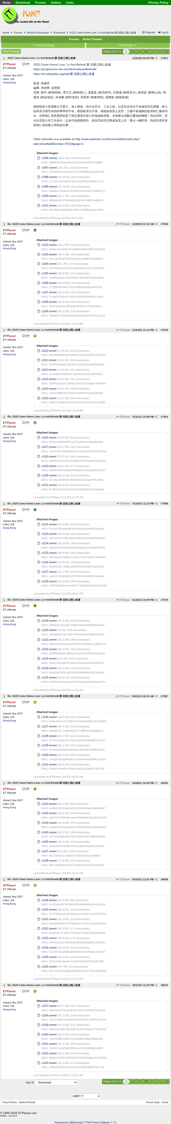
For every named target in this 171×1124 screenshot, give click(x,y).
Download (23, 2)
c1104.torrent (49, 263)
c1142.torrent (49, 803)
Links (70, 2)
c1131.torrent (49, 639)
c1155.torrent (49, 957)
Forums (40, 2)
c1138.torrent (49, 736)
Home (7, 2)
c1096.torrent (49, 158)
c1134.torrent (49, 668)
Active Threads (92, 39)
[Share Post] (156, 58)
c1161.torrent (49, 1043)
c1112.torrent (49, 369)
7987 (165, 696)
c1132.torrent (49, 649)
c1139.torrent (49, 745)
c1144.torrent (49, 822)
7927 (165, 58)
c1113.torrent (49, 379)
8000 (165, 783)
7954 (165, 416)
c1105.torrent (49, 273)
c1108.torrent (49, 301)
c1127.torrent (49, 571)
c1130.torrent (49, 630)
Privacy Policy (158, 2)
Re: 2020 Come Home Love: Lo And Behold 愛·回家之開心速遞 (44, 224)
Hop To (30, 1082)
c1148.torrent (49, 860)
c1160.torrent (49, 1034)
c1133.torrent (49, 658)
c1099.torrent (49, 186)
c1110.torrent (49, 350)
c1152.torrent (49, 928)
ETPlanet (124, 224)
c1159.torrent (49, 1024)
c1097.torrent (49, 167)
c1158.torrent (49, 1015)
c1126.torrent (49, 562)
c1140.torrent (49, 754)
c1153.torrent (49, 938)
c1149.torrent (49, 900)
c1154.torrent (49, 947)
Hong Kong (9, 82)
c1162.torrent (49, 1053)
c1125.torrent (49, 552)
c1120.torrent (49, 475)
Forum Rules (10, 1102)
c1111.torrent (48, 360)
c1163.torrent (49, 1062)
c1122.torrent (49, 524)
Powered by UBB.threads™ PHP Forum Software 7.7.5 (85, 1122)
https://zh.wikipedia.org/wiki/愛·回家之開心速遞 (63, 74)
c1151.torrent (49, 919)
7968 (165, 503)
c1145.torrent (49, 832)
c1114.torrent (49, 388)
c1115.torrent (49, 398)
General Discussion (38, 32)
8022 (165, 985)
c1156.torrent (49, 966)
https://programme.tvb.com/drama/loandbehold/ (64, 69)
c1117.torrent (49, 446)
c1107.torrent (49, 292)
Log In (164, 32)
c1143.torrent (49, 813)
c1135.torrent (49, 677)
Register (150, 32)
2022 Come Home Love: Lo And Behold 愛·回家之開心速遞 (41, 58)
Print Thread (11, 51)
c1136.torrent (49, 717)
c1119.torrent (49, 466)
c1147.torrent (49, 851)
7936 (165, 224)
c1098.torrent (49, 177)
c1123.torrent (49, 533)
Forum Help (153, 1102)
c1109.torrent (49, 311)
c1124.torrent (49, 543)
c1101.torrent (49, 205)
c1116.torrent (49, 437)
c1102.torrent (49, 244)
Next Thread (126, 45)
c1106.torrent (49, 282)
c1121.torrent (49, 485)
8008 (165, 879)
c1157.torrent (49, 1005)
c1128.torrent (49, 581)
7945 (165, 330)
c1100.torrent (49, 195)
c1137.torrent (49, 726)
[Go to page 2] (166, 51)
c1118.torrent (49, 456)
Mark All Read (27, 1102)
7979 (165, 600)
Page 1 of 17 (110, 51)
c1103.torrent (49, 254)
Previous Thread (44, 45)
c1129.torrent (49, 620)
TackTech (12, 1116)
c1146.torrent (49, 841)
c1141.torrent (49, 764)
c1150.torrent (49, 909)
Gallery (56, 2)
